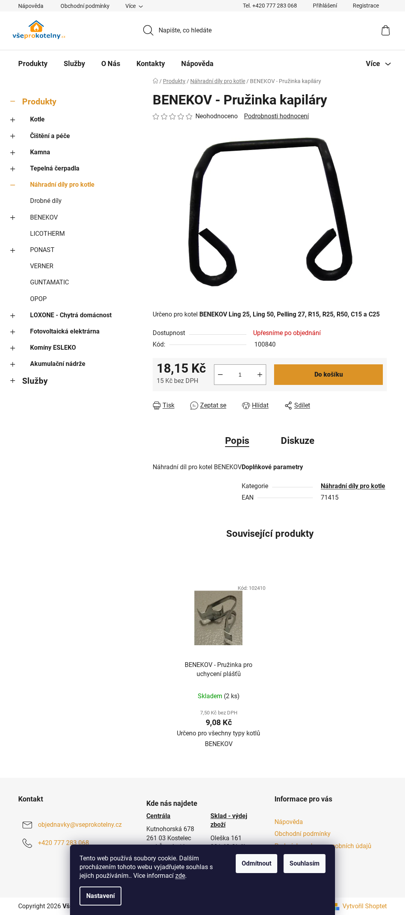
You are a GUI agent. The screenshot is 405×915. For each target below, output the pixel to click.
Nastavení (100, 896)
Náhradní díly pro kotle (62, 184)
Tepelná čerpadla (54, 168)
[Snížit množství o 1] (220, 375)
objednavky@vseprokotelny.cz (80, 824)
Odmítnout (256, 863)
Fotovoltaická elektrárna (65, 331)
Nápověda (31, 6)
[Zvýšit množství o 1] (260, 375)
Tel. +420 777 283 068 (270, 5)
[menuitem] (32, 63)
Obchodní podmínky (85, 6)
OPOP (38, 299)
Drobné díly (46, 201)
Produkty (39, 101)
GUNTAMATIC (49, 282)
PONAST (42, 250)
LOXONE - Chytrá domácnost (71, 315)
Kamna (40, 152)
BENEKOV (44, 217)
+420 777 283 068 (63, 843)
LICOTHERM (47, 233)
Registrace (366, 5)
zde (180, 875)
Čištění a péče (50, 136)
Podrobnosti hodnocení (276, 116)
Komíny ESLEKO (53, 347)
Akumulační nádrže (57, 364)
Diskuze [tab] (297, 440)
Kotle (37, 119)
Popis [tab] (237, 440)
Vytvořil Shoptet (365, 906)
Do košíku (328, 374)
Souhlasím (305, 863)
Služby (35, 381)
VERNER (41, 266)
